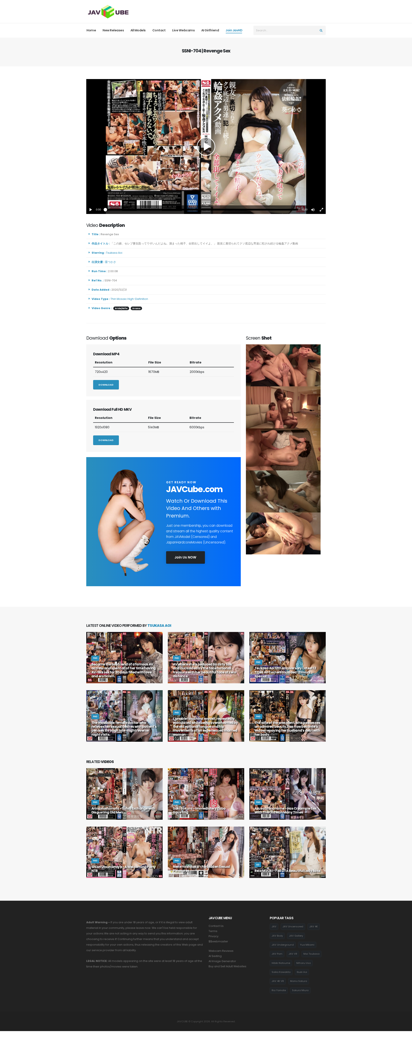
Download (106, 384)
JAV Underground (283, 944)
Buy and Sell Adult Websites (227, 966)
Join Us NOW (185, 557)
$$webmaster (218, 941)
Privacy (213, 936)
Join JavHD (234, 30)
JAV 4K (313, 926)
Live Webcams (183, 30)
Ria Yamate (279, 990)
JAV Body (277, 935)
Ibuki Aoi (302, 972)
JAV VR (293, 953)
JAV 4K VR (278, 981)
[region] (206, 146)
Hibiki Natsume (281, 963)
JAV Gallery (296, 935)
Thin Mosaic (119, 299)
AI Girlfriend (210, 30)
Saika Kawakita (281, 972)
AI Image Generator (222, 961)
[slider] (201, 209)
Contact (159, 30)
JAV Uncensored (293, 926)
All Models (138, 30)
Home (91, 30)
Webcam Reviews (221, 951)
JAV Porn (277, 953)
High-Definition (137, 299)
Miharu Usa (303, 963)
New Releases (113, 30)
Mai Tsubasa (311, 953)
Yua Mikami (307, 944)
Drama (136, 308)
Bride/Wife (121, 308)
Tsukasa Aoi (115, 253)
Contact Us (216, 926)
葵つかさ (111, 262)
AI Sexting (215, 956)
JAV (274, 926)
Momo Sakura (298, 981)
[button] (313, 209)
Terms (213, 931)
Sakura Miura (300, 990)
